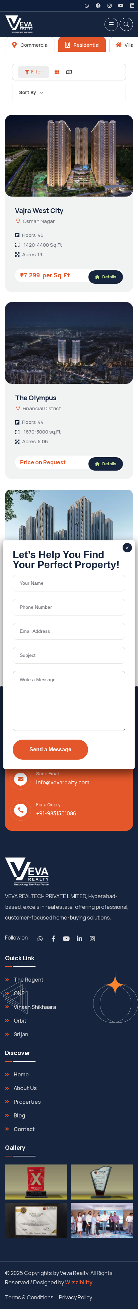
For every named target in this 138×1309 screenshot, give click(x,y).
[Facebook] (98, 5)
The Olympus (36, 397)
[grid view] (57, 72)
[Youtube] (121, 5)
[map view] (69, 72)
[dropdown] (111, 24)
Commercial (34, 44)
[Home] (27, 871)
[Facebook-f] (53, 938)
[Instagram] (109, 5)
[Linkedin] (132, 5)
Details (108, 277)
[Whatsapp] (86, 5)
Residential (86, 44)
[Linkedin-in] (79, 938)
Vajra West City (39, 210)
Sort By (27, 92)
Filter (36, 71)
